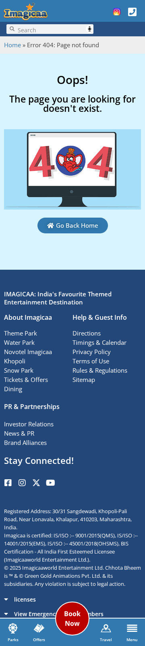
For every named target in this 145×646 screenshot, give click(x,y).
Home (12, 45)
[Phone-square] (132, 12)
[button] (72, 599)
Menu (131, 639)
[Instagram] (22, 483)
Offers (39, 639)
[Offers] (39, 628)
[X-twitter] (36, 483)
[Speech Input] (53, 29)
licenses (25, 599)
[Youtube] (50, 483)
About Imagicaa (28, 317)
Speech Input (89, 29)
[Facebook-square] (8, 483)
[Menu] (132, 628)
